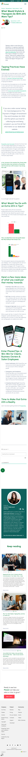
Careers (3, 712)
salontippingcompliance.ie (14, 132)
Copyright (3, 721)
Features (11, 709)
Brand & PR (5, 649)
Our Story (3, 709)
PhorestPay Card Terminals (7, 144)
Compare (12, 717)
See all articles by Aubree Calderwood (13, 535)
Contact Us (3, 0)
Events (19, 715)
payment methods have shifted (15, 78)
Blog (19, 709)
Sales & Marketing (12, 650)
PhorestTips (23, 405)
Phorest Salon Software (9, 513)
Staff (21, 8)
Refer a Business (21, 720)
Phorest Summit (5, 650)
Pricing (11, 712)
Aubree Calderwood (17, 22)
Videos (19, 717)
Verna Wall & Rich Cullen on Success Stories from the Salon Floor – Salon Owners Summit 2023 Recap (13, 655)
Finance (3, 8)
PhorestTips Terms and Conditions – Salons (5, 730)
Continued (17, 586)
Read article (5, 590)
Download (12, 723)
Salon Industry (16, 8)
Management (9, 8)
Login (12, 0)
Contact (3, 715)
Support (18, 0)
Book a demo (9, 696)
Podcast (20, 712)
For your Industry (13, 715)
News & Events (16, 649)
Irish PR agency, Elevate (10, 517)
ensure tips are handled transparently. (17, 90)
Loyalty (8, 649)
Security (3, 734)
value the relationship (10, 52)
